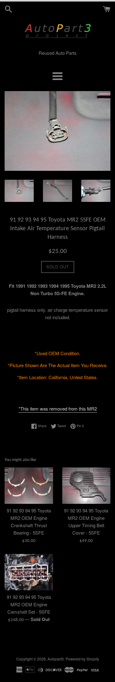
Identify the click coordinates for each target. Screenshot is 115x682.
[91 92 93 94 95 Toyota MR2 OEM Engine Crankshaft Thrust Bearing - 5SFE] (29, 485)
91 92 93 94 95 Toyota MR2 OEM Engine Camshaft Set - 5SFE (29, 604)
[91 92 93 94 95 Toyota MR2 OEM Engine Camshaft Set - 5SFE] (29, 572)
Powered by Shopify (82, 658)
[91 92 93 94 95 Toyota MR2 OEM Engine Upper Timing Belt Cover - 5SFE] (86, 485)
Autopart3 (56, 658)
